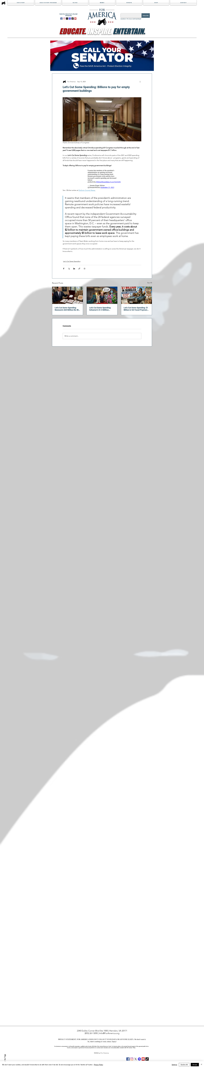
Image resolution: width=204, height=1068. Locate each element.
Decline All (184, 1065)
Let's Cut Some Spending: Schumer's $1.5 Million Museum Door (100, 309)
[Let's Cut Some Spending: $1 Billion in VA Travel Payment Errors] (136, 295)
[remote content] (102, 178)
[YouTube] (75, 18)
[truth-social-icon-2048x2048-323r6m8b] (139, 1059)
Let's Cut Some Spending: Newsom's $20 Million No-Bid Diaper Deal (67, 309)
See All (149, 283)
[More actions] (140, 81)
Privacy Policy (98, 1065)
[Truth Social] (70, 18)
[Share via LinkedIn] (74, 269)
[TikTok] (73, 18)
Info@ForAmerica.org (109, 1033)
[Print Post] (85, 269)
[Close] (201, 1064)
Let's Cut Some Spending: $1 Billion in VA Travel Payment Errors (136, 309)
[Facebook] (61, 18)
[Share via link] (79, 269)
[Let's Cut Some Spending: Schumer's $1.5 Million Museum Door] (102, 295)
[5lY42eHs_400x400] (67, 18)
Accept (195, 1065)
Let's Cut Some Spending (71, 261)
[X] (135, 1059)
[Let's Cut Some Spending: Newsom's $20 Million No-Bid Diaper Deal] (67, 295)
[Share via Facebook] (64, 269)
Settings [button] (174, 1065)
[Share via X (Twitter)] (69, 269)
